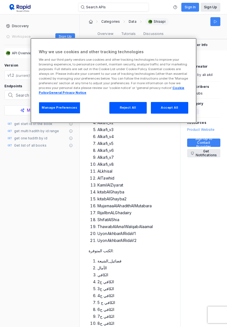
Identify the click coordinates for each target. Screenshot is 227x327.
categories (110, 22)
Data (132, 22)
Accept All (169, 107)
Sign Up (210, 7)
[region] (113, 80)
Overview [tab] (105, 34)
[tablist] (130, 34)
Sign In (190, 7)
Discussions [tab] (153, 34)
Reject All (128, 107)
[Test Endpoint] (215, 21)
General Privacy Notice (67, 92)
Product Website (201, 130)
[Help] (175, 7)
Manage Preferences (59, 107)
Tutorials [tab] (128, 34)
